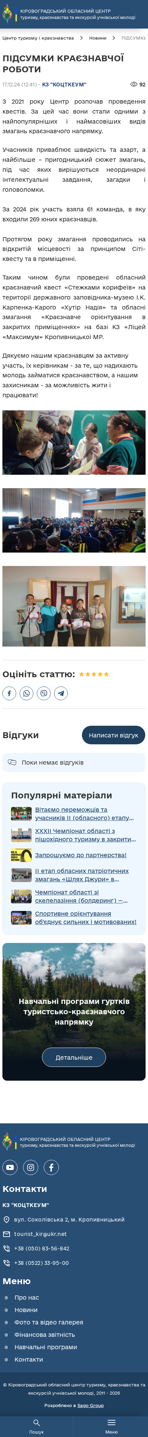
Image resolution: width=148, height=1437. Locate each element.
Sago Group (90, 1405)
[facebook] (51, 1167)
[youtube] (10, 1167)
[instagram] (30, 1167)
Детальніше (74, 1057)
